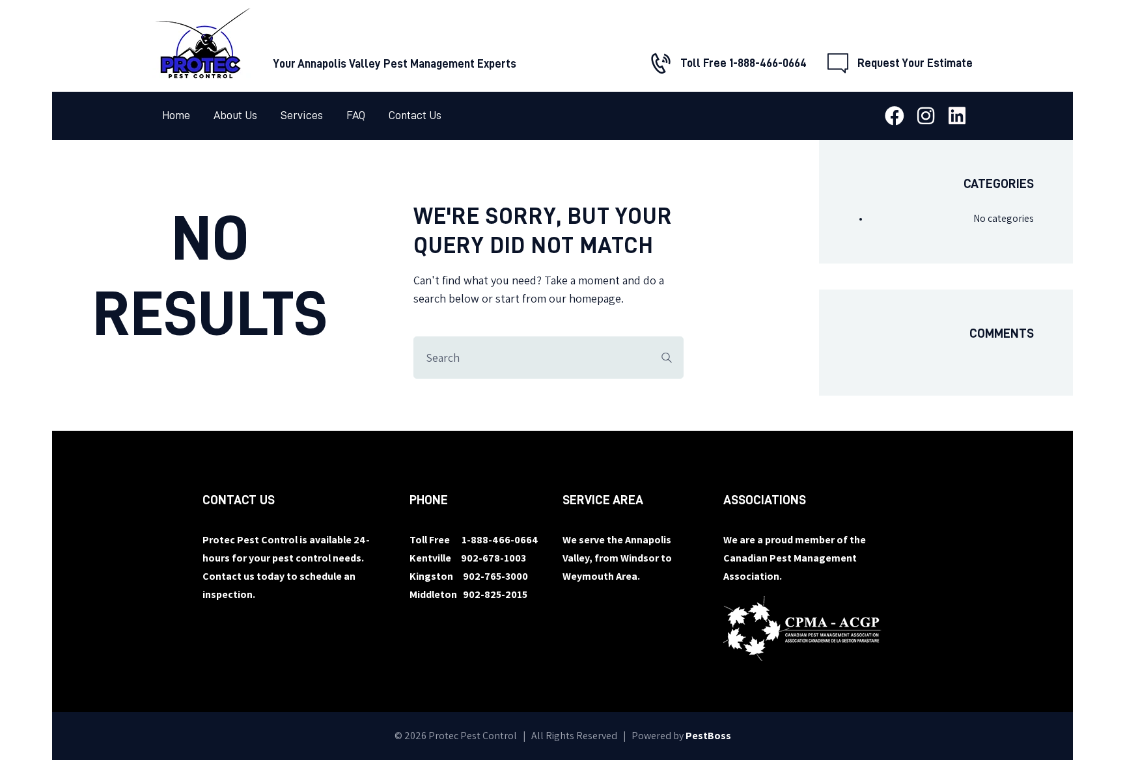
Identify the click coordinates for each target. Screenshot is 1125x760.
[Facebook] (894, 115)
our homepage (585, 299)
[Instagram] (925, 115)
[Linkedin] (957, 115)
